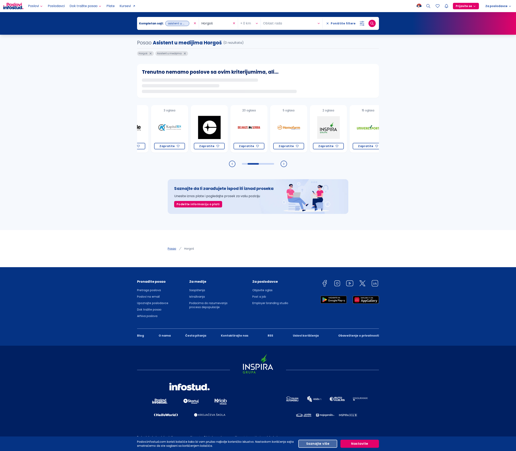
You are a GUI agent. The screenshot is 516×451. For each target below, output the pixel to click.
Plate (110, 6)
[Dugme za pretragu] (372, 23)
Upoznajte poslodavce (152, 303)
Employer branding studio (270, 303)
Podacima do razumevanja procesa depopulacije (208, 305)
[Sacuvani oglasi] (437, 6)
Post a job (259, 297)
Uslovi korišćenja (306, 336)
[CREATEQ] (197, 129)
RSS (270, 336)
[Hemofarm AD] (277, 129)
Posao (172, 249)
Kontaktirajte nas (234, 336)
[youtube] (350, 284)
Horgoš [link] (189, 249)
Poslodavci (56, 6)
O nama (165, 336)
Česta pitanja (195, 336)
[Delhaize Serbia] (237, 129)
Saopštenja (197, 290)
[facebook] (324, 284)
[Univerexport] (356, 129)
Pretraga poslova (149, 290)
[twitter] (362, 284)
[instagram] (337, 284)
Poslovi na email (148, 297)
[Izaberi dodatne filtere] (362, 23)
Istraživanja (197, 297)
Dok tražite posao (149, 310)
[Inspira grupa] (316, 129)
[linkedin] (375, 284)
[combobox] (165, 23)
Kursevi (125, 6)
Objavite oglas (262, 290)
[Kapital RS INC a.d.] (158, 129)
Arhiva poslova (147, 316)
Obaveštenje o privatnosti (358, 336)
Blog (140, 336)
